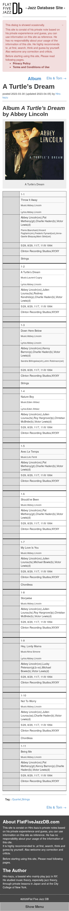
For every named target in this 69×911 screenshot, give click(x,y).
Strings (26, 799)
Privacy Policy (22, 63)
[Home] (12, 8)
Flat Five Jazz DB (38, 899)
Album (34, 78)
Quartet (16, 799)
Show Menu (34, 906)
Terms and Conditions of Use (31, 67)
